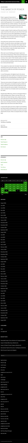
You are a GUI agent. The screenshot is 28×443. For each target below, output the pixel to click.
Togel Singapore (4, 142)
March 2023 (3, 273)
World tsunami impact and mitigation (8, 350)
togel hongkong (4, 162)
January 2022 (3, 308)
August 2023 (3, 261)
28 (21, 190)
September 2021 (4, 317)
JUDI (2, 329)
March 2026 (3, 215)
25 (10, 190)
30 (2, 192)
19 (14, 188)
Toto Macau (3, 167)
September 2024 (4, 229)
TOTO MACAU (4, 169)
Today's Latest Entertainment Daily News (11, 1)
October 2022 (4, 286)
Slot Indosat (3, 146)
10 (6, 186)
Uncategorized (4, 7)
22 (25, 188)
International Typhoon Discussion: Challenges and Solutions (13, 347)
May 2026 (3, 210)
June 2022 (3, 295)
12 (14, 186)
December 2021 (4, 310)
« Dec (2, 194)
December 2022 (4, 281)
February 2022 (4, 305)
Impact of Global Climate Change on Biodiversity (11, 345)
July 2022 (3, 293)
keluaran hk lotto (4, 428)
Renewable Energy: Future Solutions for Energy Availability (13, 340)
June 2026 (3, 207)
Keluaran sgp (3, 139)
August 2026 (3, 203)
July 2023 (3, 264)
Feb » (26, 194)
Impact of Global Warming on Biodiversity (9, 342)
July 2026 (3, 205)
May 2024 (3, 239)
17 (6, 188)
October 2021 (4, 315)
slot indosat (3, 367)
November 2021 (4, 312)
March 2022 (3, 303)
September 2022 (4, 288)
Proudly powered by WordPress (6, 441)
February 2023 (4, 276)
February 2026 (4, 217)
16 (2, 188)
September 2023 (4, 259)
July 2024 (3, 234)
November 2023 (4, 254)
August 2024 (3, 232)
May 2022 (3, 298)
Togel (2, 164)
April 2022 (3, 300)
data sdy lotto (3, 433)
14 (21, 186)
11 (10, 186)
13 (17, 186)
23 (2, 190)
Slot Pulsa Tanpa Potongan (6, 430)
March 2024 (3, 244)
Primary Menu (26, 1)
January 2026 (3, 220)
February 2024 (4, 247)
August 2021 (3, 320)
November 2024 (4, 225)
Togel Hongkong (4, 144)
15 (25, 186)
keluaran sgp (3, 159)
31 (6, 192)
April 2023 (3, 271)
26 (14, 190)
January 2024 (3, 249)
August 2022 (3, 290)
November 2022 (4, 283)
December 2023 (4, 251)
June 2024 (3, 237)
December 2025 (4, 222)
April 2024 (3, 242)
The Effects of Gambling (6, 121)
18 (10, 188)
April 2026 (3, 212)
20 (17, 188)
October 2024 (4, 227)
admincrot (12, 11)
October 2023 (4, 256)
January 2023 (3, 278)
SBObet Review (4, 126)
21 (21, 188)
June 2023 (3, 266)
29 (25, 190)
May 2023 (3, 269)
